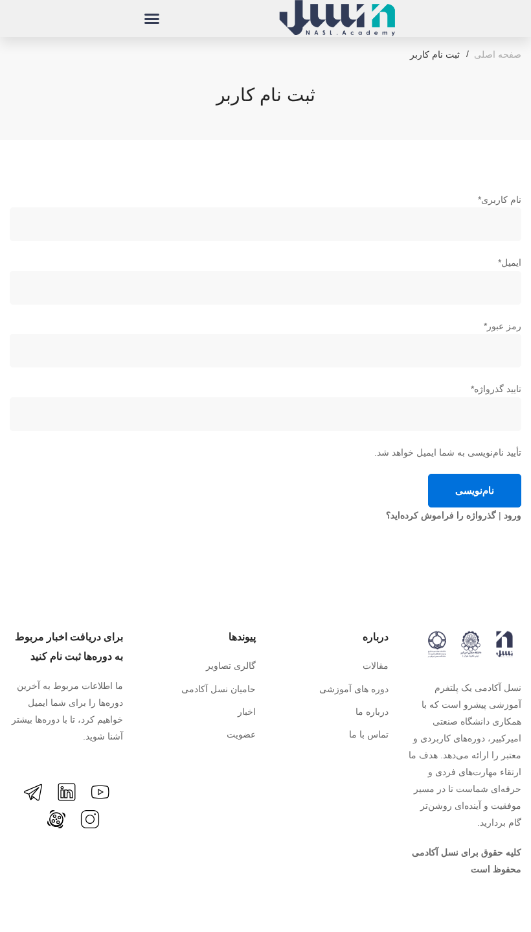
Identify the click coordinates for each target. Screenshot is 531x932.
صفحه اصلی (497, 54)
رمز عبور (502, 326)
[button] (151, 18)
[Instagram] (90, 819)
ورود (512, 515)
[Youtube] (100, 792)
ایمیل (509, 262)
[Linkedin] (66, 792)
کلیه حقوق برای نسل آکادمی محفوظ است (466, 860)
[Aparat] (56, 819)
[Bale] (33, 826)
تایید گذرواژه (496, 389)
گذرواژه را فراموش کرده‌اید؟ (441, 515)
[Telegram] (33, 792)
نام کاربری (499, 199)
